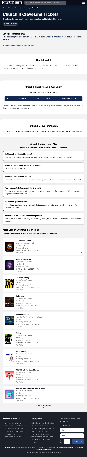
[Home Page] (12, 3)
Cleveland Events (8, 8)
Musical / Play (26, 8)
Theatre (17, 8)
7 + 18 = (61, 441)
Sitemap (40, 452)
